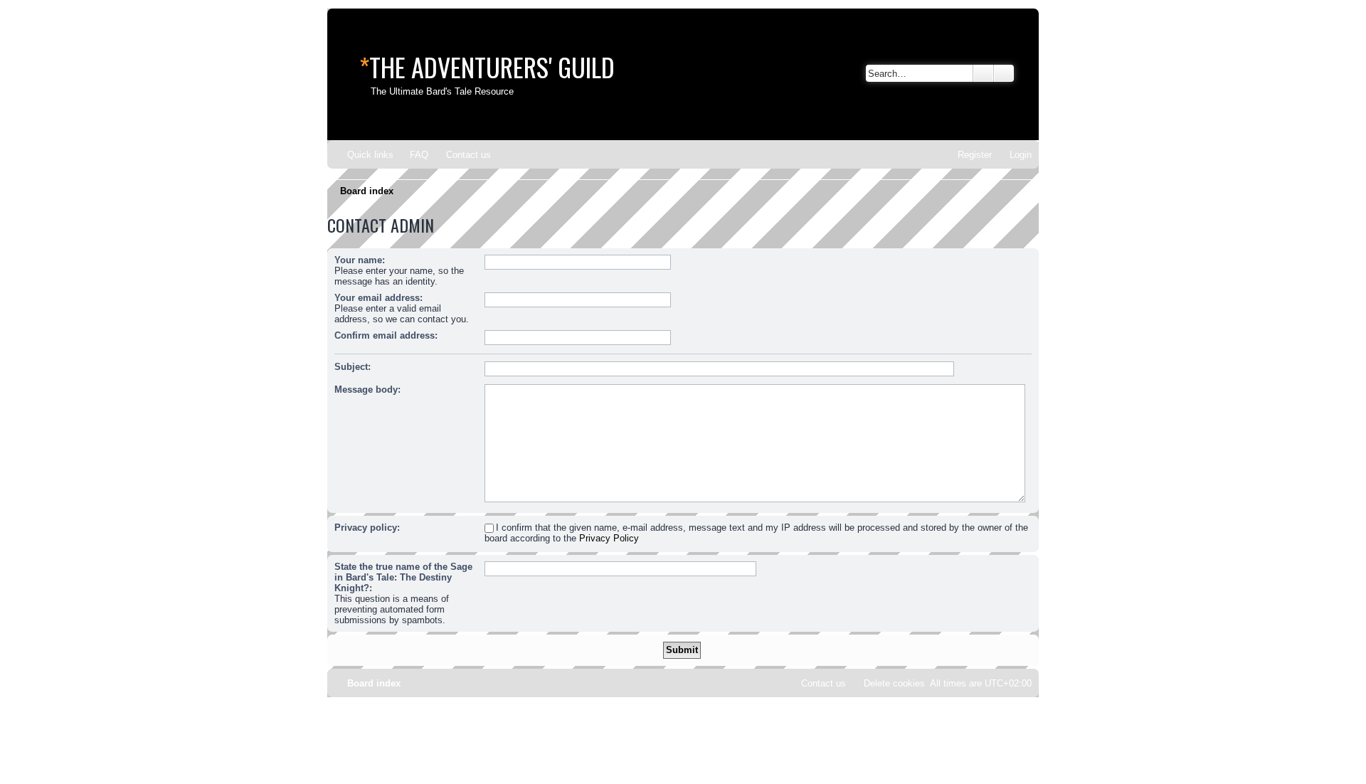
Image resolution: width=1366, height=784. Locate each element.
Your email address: (378, 297)
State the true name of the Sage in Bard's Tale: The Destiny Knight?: (403, 577)
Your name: (359, 260)
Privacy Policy (609, 538)
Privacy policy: (367, 527)
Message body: (367, 389)
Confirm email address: (386, 335)
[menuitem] (412, 154)
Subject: (352, 366)
